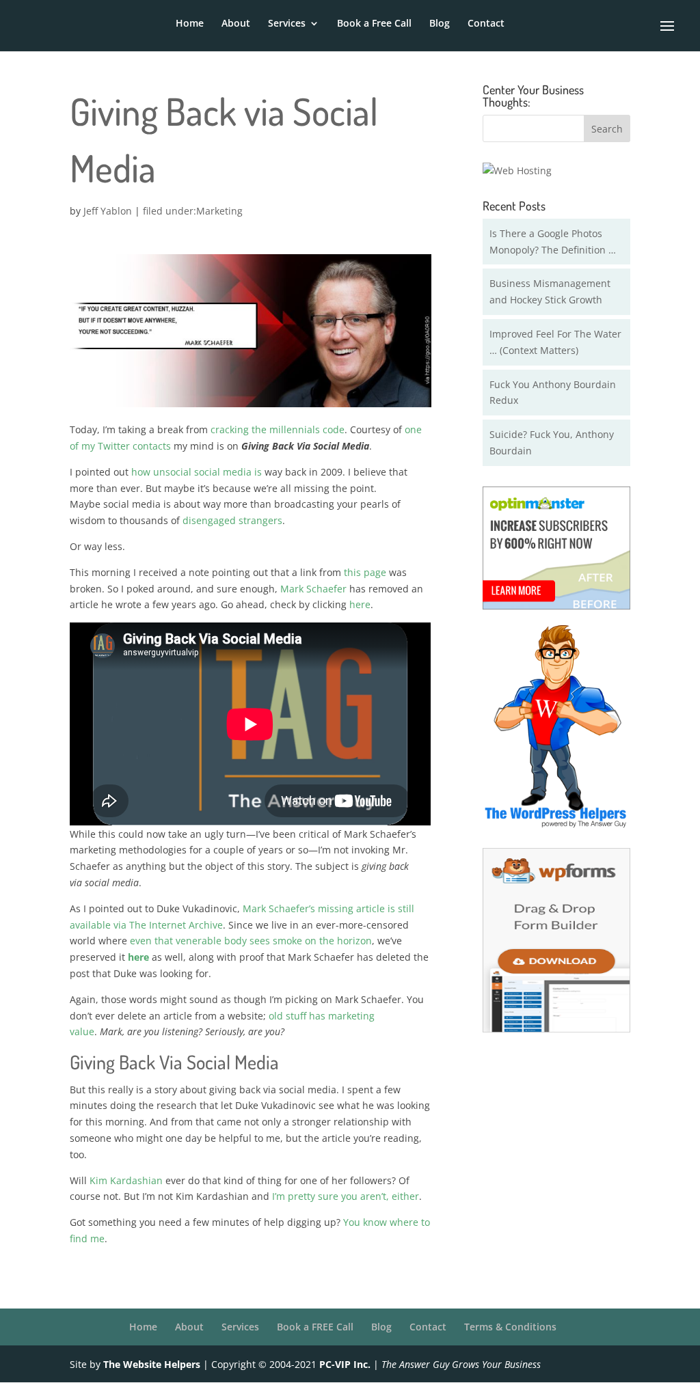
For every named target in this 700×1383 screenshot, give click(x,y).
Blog (439, 23)
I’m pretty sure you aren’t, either (345, 1196)
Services (287, 23)
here (360, 604)
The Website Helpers (151, 1364)
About (235, 23)
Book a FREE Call (315, 1326)
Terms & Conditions (510, 1326)
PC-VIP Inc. (345, 1364)
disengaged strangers (232, 520)
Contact (486, 23)
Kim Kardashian (126, 1180)
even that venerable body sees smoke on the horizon (251, 940)
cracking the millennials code (278, 429)
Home (190, 23)
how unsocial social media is (196, 471)
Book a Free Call (374, 23)
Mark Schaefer (313, 588)
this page (365, 572)
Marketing (219, 210)
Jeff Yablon (107, 210)
